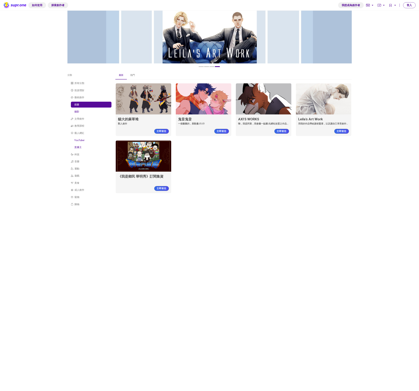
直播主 (78, 147)
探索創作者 (57, 5)
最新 (121, 75)
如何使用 (37, 5)
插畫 (76, 104)
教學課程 (79, 125)
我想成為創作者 (351, 5)
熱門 (132, 75)
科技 (76, 154)
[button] (201, 66)
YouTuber (79, 140)
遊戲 (76, 175)
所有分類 (79, 83)
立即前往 (161, 131)
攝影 (76, 111)
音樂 (76, 161)
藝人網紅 (79, 133)
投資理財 (79, 90)
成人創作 (79, 189)
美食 (76, 182)
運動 (76, 168)
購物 (76, 204)
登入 (409, 5)
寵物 (76, 197)
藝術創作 (79, 97)
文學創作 (79, 118)
